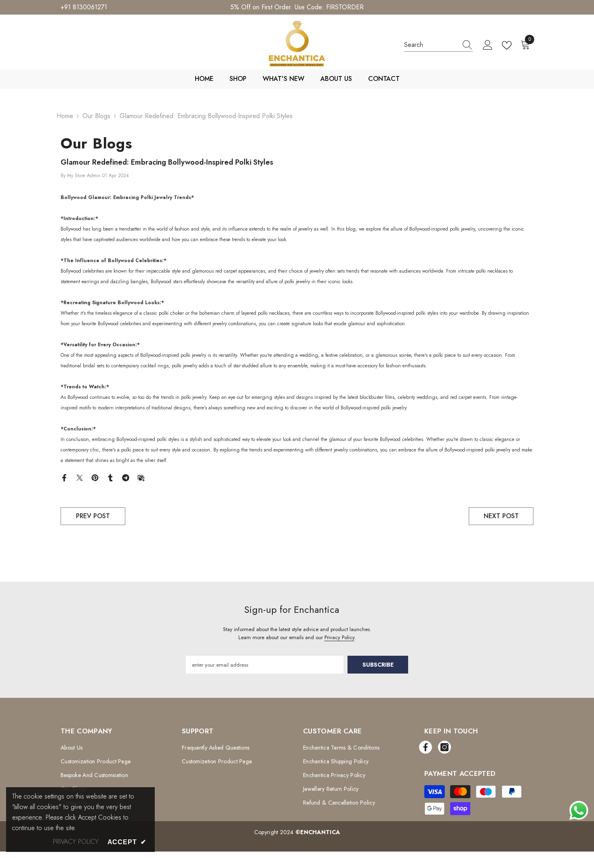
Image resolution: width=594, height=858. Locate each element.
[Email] (141, 477)
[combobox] (430, 44)
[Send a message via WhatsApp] (579, 810)
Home (65, 116)
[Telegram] (125, 477)
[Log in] (488, 45)
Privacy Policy (339, 637)
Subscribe (378, 665)
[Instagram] (444, 747)
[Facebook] (64, 477)
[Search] (438, 45)
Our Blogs (96, 116)
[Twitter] (79, 477)
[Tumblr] (110, 477)
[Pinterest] (95, 477)
